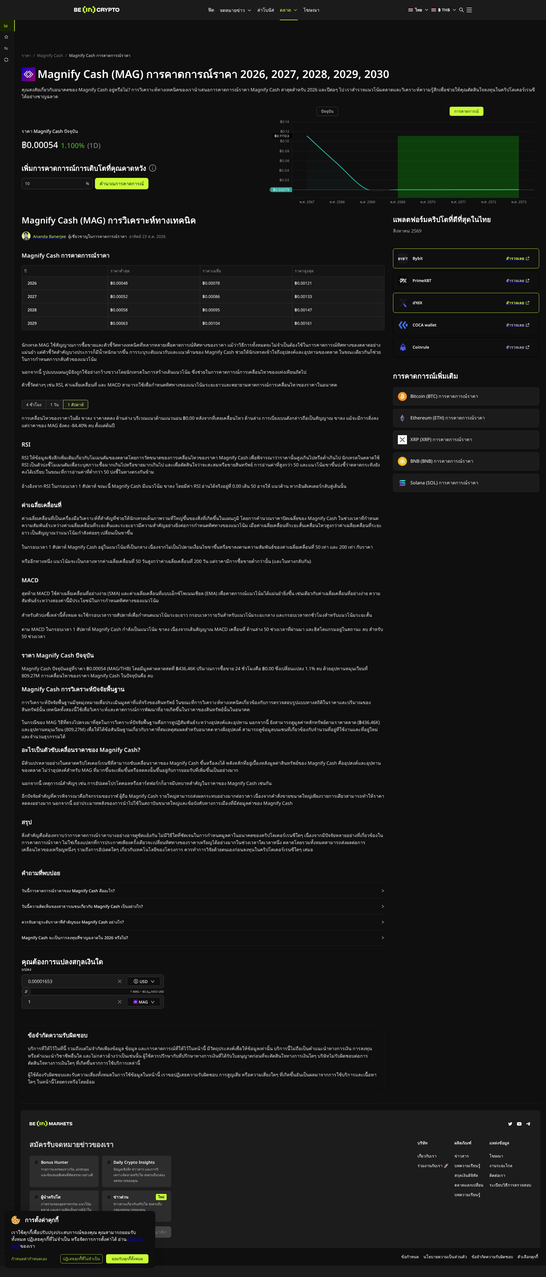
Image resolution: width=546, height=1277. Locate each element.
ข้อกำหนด (410, 1256)
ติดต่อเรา (497, 1175)
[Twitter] (510, 1124)
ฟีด (211, 10)
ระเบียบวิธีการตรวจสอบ (510, 1185)
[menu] (7, 42)
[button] (203, 890)
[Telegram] (528, 1124)
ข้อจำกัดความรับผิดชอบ (492, 1256)
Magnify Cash (50, 55)
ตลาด (285, 10)
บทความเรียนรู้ (467, 1165)
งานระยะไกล (500, 1165)
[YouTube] (519, 1124)
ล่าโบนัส (265, 10)
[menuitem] (7, 25)
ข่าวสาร (461, 1156)
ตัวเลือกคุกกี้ (528, 1256)
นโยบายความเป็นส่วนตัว (445, 1256)
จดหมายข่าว (232, 10)
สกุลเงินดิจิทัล (466, 1175)
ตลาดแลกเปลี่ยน (468, 1185)
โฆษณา (311, 10)
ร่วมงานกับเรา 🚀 (432, 1165)
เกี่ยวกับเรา (427, 1156)
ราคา (26, 55)
